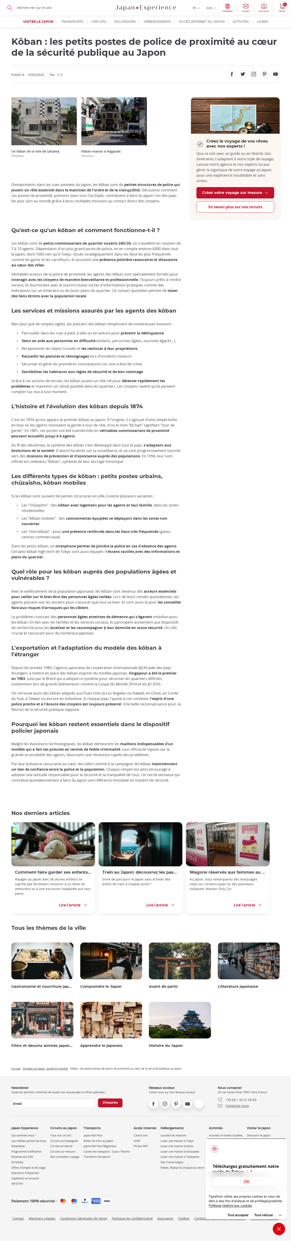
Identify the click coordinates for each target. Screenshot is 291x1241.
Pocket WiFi (141, 1146)
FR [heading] (194, 8)
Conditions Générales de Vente (83, 1218)
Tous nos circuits (60, 1135)
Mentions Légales (42, 1218)
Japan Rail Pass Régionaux (100, 1146)
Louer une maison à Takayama (180, 1156)
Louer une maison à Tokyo (177, 1141)
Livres (262, 21)
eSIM (137, 1141)
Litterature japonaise (238, 986)
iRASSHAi (17, 1183)
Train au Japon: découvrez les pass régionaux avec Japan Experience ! (140, 872)
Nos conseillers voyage (64, 1156)
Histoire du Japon (166, 1046)
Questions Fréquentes (25, 1173)
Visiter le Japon (38, 21)
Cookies (184, 1218)
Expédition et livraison (25, 1178)
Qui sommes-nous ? (23, 1135)
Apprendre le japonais (101, 1046)
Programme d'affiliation (26, 1151)
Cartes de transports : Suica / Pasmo (107, 1151)
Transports (72, 21)
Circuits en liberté (61, 1146)
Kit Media (17, 1162)
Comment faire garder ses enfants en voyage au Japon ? (53, 872)
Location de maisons (173, 1135)
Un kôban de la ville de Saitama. (35, 153)
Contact (18, 1218)
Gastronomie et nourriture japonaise (42, 986)
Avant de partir (163, 986)
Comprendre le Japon (101, 986)
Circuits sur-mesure (62, 1151)
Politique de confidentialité (132, 1218)
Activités (241, 21)
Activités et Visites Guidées (226, 1135)
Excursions (125, 21)
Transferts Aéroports (97, 1156)
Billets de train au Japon (98, 1141)
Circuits (98, 21)
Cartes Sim (141, 1135)
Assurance (165, 1218)
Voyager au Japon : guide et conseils (45, 1068)
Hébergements (157, 21)
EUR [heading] (209, 8)
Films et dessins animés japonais (42, 1046)
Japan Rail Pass (93, 1135)
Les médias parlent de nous (28, 1141)
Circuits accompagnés (64, 1141)
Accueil (15, 1068)
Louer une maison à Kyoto (177, 1146)
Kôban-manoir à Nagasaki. (101, 153)
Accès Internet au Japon (202, 21)
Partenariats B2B (22, 1156)
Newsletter (18, 1146)
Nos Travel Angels (172, 1162)
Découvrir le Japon (258, 1135)
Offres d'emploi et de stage (28, 1167)
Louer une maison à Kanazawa (180, 1151)
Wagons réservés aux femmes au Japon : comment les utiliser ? (228, 872)
